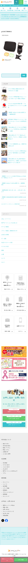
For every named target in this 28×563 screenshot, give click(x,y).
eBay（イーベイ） (6, 218)
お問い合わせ (6, 509)
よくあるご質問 (6, 453)
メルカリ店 (5, 467)
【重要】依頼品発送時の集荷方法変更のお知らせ (13, 197)
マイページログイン (8, 511)
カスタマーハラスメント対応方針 (10, 204)
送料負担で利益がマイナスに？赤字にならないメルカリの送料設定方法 (17, 121)
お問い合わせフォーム (14, 423)
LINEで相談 (21, 559)
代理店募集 (5, 515)
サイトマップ (6, 496)
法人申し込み (6, 513)
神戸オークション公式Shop (9, 471)
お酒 (2, 254)
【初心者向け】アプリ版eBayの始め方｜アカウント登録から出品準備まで (17, 137)
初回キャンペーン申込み (7, 559)
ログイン (16, 3)
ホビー (3, 262)
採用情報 (5, 494)
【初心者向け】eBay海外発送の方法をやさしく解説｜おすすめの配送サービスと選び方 (17, 160)
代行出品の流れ (10, 10)
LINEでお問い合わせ (14, 417)
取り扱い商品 (17, 10)
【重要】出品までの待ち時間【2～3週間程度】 (13, 184)
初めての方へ (3, 10)
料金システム (24, 10)
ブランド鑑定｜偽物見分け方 (9, 230)
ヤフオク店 (5, 465)
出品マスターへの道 (6, 242)
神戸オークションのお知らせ (9, 222)
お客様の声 (5, 451)
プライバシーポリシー (8, 492)
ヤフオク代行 (5, 246)
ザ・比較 (3, 238)
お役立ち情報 (5, 234)
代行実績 (5, 462)
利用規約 (5, 490)
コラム (4, 473)
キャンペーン (6, 482)
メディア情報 (6, 488)
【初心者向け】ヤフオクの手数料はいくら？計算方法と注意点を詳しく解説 (17, 129)
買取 (2, 250)
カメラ (3, 258)
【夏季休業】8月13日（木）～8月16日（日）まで (13, 191)
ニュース (5, 484)
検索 (24, 75)
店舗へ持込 (5, 507)
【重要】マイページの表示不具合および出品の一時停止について (13, 177)
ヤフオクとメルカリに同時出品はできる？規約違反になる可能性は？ (17, 152)
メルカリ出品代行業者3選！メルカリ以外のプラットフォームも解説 (17, 105)
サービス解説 (5, 226)
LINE (21, 3)
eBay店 (4, 469)
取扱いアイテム (6, 447)
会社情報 (5, 486)
